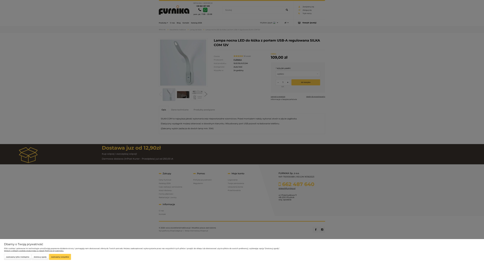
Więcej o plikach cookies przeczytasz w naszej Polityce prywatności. (34, 251)
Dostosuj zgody (40, 257)
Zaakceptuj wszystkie (60, 257)
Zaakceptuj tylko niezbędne (17, 257)
